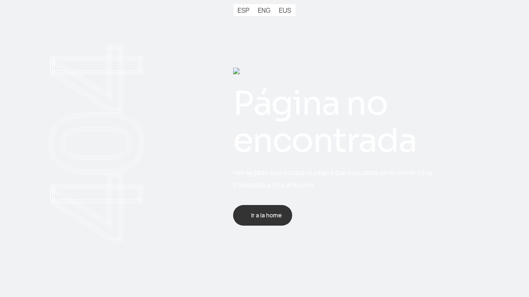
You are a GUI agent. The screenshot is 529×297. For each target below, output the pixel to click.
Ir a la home (266, 215)
